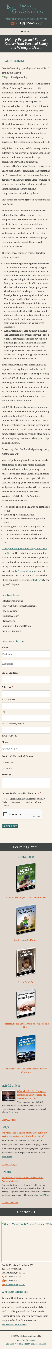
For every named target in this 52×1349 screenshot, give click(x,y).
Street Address (8, 699)
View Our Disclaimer (26, 1339)
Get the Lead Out (26, 981)
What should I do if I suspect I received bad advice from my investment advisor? (31, 1094)
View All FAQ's (9, 1164)
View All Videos (9, 1119)
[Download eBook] (26, 893)
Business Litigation (11, 630)
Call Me (8, 768)
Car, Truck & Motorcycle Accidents (19, 605)
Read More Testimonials (14, 1324)
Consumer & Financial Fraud (16, 625)
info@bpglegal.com (15, 1284)
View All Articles (10, 1202)
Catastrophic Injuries (12, 600)
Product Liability (10, 615)
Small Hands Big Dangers (26, 939)
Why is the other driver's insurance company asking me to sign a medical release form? (24, 1134)
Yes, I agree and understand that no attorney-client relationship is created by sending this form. (24, 802)
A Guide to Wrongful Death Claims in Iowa (26, 897)
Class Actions (8, 620)
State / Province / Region (13, 723)
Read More (14, 1111)
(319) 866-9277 (29, 22)
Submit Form (9, 826)
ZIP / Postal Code (9, 735)
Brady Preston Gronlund (23, 570)
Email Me (9, 762)
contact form (36, 579)
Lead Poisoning (9, 610)
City (3, 711)
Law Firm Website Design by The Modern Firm (26, 1343)
